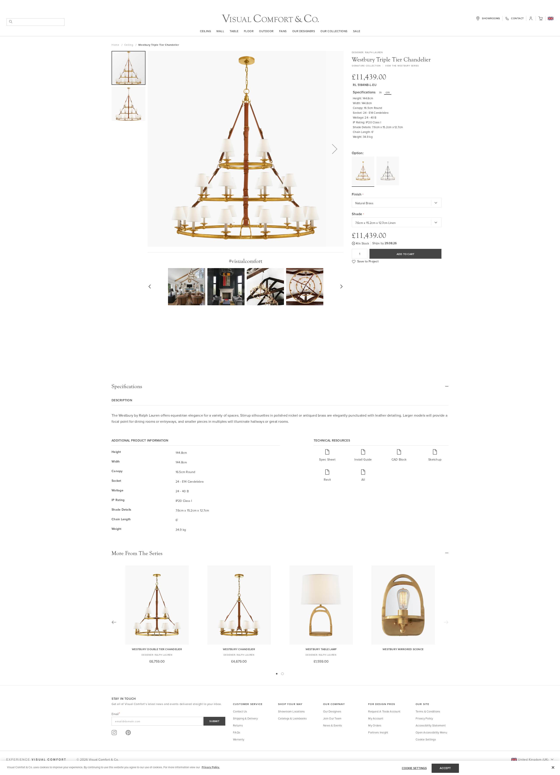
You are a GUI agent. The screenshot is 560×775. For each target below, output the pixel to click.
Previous (114, 622)
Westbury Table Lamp (321, 649)
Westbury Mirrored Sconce (403, 649)
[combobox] (36, 22)
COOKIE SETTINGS (414, 768)
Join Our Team (332, 718)
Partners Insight (378, 732)
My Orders (374, 725)
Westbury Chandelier (239, 649)
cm (388, 92)
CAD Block (399, 459)
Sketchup (434, 459)
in (380, 92)
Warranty (238, 739)
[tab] (280, 386)
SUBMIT (214, 721)
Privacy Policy (424, 718)
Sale (356, 31)
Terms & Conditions (428, 711)
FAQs (236, 732)
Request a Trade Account (384, 711)
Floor (249, 31)
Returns (238, 725)
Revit (327, 479)
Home (116, 45)
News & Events (332, 725)
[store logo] (270, 18)
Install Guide (363, 459)
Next (446, 622)
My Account (375, 718)
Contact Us (240, 711)
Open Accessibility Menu (431, 732)
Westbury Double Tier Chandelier (157, 649)
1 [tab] (277, 674)
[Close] (553, 767)
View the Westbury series (402, 65)
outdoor (266, 31)
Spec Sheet (327, 459)
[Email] (168, 721)
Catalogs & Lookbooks (292, 718)
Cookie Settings (426, 739)
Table (234, 31)
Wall (220, 31)
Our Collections (334, 31)
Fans (283, 31)
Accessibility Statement (431, 725)
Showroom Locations (291, 711)
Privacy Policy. (211, 767)
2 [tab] (282, 673)
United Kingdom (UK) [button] (533, 759)
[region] (280, 768)
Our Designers (303, 31)
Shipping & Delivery (245, 718)
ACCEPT (445, 768)
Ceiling (205, 31)
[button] (550, 19)
